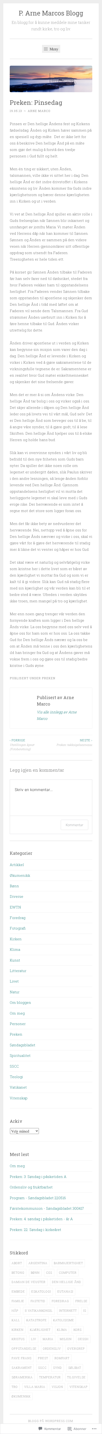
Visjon (57, 1387)
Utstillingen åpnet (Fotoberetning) (22, 744)
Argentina (37, 1263)
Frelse (81, 1301)
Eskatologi (41, 1291)
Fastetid (38, 1301)
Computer (68, 1272)
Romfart (62, 1358)
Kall (16, 1320)
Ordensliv (52, 1348)
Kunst (15, 960)
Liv (33, 1339)
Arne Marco (39, 111)
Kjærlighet (40, 1330)
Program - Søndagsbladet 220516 (38, 1197)
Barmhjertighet (68, 1263)
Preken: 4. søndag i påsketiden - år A (41, 1218)
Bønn (14, 885)
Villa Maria (34, 1387)
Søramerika (22, 1377)
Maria (48, 1339)
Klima (15, 949)
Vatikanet (18, 1087)
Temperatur (50, 1377)
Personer (18, 1023)
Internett (68, 1310)
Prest (43, 1358)
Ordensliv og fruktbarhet (31, 1187)
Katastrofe (36, 1320)
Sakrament (22, 1368)
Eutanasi (65, 1291)
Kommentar (74, 825)
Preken (48, 678)
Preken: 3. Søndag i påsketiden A (38, 1176)
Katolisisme (63, 1320)
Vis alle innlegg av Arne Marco (57, 715)
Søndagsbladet (22, 1045)
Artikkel (17, 864)
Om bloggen (20, 1002)
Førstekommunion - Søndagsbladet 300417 (47, 1208)
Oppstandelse (24, 1348)
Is (84, 1310)
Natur (14, 992)
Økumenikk (20, 875)
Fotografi (18, 928)
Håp (15, 1310)
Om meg (17, 1013)
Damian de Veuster (29, 1282)
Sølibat (74, 1368)
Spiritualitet (20, 1055)
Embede (18, 1291)
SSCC (14, 1066)
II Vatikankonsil (39, 1310)
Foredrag (17, 917)
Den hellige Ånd (66, 1282)
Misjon (66, 1339)
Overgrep (76, 1348)
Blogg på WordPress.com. (51, 1421)
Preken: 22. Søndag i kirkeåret (35, 1229)
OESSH (83, 1339)
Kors (78, 1330)
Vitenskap (19, 1098)
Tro (15, 1387)
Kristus (18, 1339)
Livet (14, 981)
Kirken (16, 938)
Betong (18, 1272)
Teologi (16, 1076)
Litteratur (18, 970)
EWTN (15, 907)
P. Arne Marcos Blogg (51, 13)
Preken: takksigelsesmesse (74, 742)
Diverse (16, 896)
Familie (18, 1301)
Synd (57, 1368)
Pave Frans (22, 1358)
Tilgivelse (76, 1377)
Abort (17, 1263)
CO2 (49, 1272)
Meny (53, 48)
